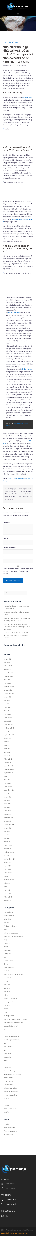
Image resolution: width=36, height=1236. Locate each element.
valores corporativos (10, 1088)
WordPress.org (8, 1134)
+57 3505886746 (10, 1188)
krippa (6, 995)
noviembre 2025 (9, 676)
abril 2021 (7, 780)
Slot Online (7, 1054)
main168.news (22, 65)
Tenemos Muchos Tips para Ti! (13, 1074)
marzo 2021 (7, 783)
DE (5, 957)
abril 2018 (7, 807)
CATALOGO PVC (8, 950)
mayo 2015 (7, 890)
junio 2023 (7, 704)
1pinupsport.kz (9, 916)
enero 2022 (7, 762)
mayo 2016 (7, 866)
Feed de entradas (9, 1128)
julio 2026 (7, 662)
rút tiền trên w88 (26, 369)
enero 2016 (7, 876)
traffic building (8, 1081)
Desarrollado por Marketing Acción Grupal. (14, 1233)
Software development (11, 1071)
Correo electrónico (9, 548)
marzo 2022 (7, 756)
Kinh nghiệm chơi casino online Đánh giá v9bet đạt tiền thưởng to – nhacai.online (11, 494)
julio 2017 (7, 831)
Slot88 (6, 1061)
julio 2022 (7, 742)
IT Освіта (7, 981)
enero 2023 (7, 721)
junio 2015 (7, 887)
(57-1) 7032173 (10, 1184)
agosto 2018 (7, 797)
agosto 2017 (7, 828)
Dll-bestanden (8, 961)
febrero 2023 (8, 718)
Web (4, 557)
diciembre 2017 (9, 818)
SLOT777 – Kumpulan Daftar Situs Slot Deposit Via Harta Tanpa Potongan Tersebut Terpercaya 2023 (18, 626)
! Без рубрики (8, 912)
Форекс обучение (10, 1109)
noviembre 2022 (9, 728)
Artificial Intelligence (10, 926)
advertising (7, 919)
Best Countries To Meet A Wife (13, 936)
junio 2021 (7, 776)
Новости (7, 1102)
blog (5, 940)
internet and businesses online (13, 974)
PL (5, 1029)
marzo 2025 (7, 683)
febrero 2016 (8, 873)
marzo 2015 (7, 893)
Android (6, 923)
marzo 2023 (7, 714)
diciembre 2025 (9, 673)
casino (6, 947)
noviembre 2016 (9, 852)
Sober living (8, 1067)
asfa (5, 929)
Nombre (6, 538)
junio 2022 (7, 745)
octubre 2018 (8, 793)
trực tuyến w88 (27, 97)
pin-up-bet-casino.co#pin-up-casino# (16, 1019)
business (7, 943)
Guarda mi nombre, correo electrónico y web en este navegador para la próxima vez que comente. (18, 571)
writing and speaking (10, 1095)
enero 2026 (7, 669)
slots (5, 1064)
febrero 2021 (8, 787)
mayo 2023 (7, 707)
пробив (6, 1105)
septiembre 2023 (9, 693)
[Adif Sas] (18, 6)
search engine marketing (11, 1040)
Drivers (6, 964)
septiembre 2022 (9, 735)
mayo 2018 (7, 804)
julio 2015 (7, 883)
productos (7, 1033)
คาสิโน (6, 1112)
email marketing (9, 967)
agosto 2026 (7, 659)
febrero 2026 (8, 666)
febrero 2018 (8, 811)
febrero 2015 (8, 897)
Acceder (6, 1124)
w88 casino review (13, 313)
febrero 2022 (8, 759)
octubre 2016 (8, 856)
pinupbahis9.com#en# (11, 1026)
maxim (6, 1009)
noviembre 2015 (9, 880)
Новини (6, 1098)
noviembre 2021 (9, 769)
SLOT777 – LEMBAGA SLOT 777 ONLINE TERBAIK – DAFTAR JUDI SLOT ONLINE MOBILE (16, 635)
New (5, 1012)
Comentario (7, 522)
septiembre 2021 (9, 773)
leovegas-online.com (10, 998)
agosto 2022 (7, 738)
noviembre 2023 (9, 687)
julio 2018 (7, 800)
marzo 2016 (7, 869)
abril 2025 (7, 680)
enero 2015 (7, 900)
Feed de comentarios (10, 1131)
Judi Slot (7, 988)
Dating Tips (7, 954)
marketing (7, 1005)
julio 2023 (7, 700)
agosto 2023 (7, 697)
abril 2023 (7, 711)
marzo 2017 (7, 842)
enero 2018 (7, 814)
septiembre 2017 (9, 825)
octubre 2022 (8, 731)
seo (5, 1043)
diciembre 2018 (9, 790)
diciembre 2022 (9, 724)
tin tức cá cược (12, 42)
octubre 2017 (8, 821)
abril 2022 (7, 752)
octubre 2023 (8, 690)
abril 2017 (7, 838)
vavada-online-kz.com (11, 1092)
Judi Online (7, 985)
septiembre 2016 (9, 859)
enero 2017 (7, 849)
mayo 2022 (7, 749)
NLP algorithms (9, 1016)
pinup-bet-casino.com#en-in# (13, 1023)
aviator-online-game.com (12, 933)
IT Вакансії (7, 978)
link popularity (8, 1002)
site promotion (8, 1047)
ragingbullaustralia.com (11, 1036)
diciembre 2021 (9, 766)
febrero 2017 (8, 845)
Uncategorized (8, 1085)
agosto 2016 (7, 862)
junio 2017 (7, 835)
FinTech (6, 971)
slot (5, 1050)
